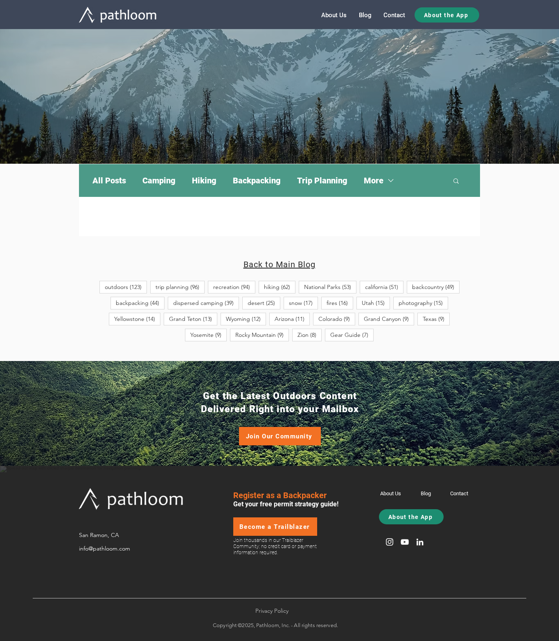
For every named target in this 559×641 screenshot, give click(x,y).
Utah (376, 303)
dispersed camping (206, 303)
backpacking (140, 303)
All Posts (109, 180)
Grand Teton (193, 319)
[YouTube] (405, 542)
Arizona (292, 319)
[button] (456, 181)
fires (340, 303)
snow (303, 303)
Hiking (204, 180)
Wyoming (246, 319)
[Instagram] (389, 542)
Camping (159, 180)
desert (264, 303)
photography (423, 303)
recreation (234, 287)
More (373, 180)
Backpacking (257, 180)
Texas (436, 319)
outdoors (126, 287)
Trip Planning (322, 180)
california (384, 287)
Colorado (336, 319)
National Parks (330, 287)
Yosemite (208, 335)
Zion (310, 335)
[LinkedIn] (420, 542)
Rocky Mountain (262, 335)
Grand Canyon (389, 319)
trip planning (180, 287)
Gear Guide (352, 335)
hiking (279, 287)
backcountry (436, 287)
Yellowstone (137, 319)
